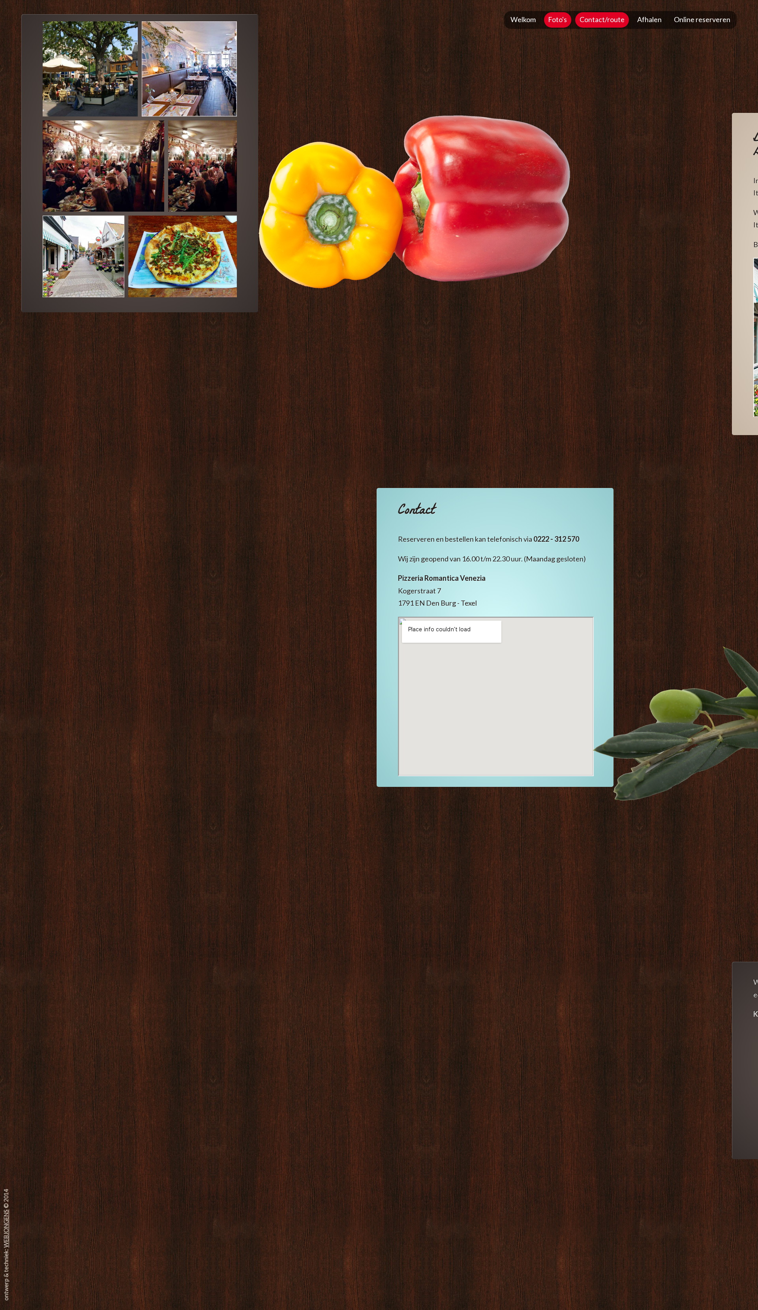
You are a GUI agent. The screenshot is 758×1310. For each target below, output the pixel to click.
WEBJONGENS (6, 1228)
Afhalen (649, 19)
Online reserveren (702, 19)
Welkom (523, 19)
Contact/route (602, 19)
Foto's (557, 19)
